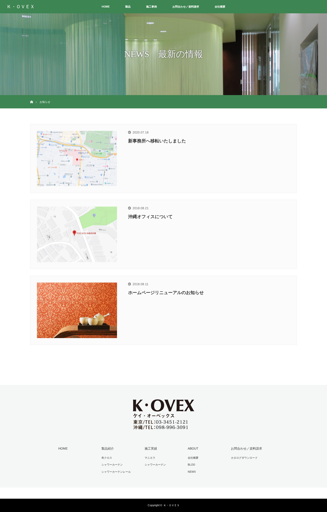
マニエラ (150, 457)
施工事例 (151, 6)
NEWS (192, 471)
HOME (106, 6)
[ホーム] (31, 96)
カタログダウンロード (244, 457)
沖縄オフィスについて (150, 216)
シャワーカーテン (112, 464)
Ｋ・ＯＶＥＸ (21, 6)
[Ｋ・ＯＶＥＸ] (163, 428)
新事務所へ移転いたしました (157, 140)
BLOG (191, 464)
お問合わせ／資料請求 (185, 6)
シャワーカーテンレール (116, 471)
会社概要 (220, 6)
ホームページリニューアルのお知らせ (166, 292)
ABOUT (193, 448)
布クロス (106, 457)
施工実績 (151, 448)
